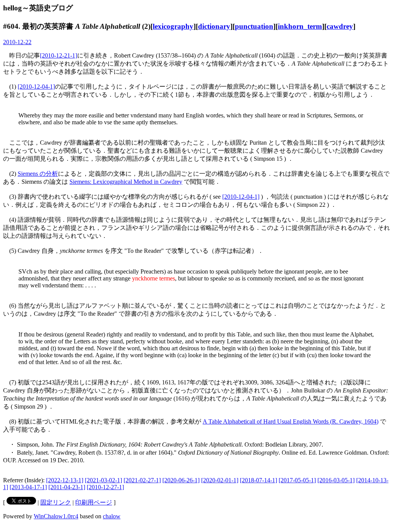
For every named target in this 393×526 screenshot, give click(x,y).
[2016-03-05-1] (336, 480)
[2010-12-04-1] (36, 86)
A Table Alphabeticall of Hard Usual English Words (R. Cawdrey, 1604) (290, 421)
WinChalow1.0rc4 (56, 516)
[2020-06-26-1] (181, 480)
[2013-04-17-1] (28, 487)
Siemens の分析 (38, 173)
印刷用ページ (93, 502)
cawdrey (340, 26)
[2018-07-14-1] (258, 480)
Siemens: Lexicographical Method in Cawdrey (125, 181)
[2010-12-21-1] (58, 55)
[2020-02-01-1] (219, 480)
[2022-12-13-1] (64, 480)
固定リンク (55, 502)
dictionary (214, 26)
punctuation (254, 26)
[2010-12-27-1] (105, 487)
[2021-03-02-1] (103, 480)
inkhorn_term (300, 26)
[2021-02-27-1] (142, 480)
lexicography (173, 26)
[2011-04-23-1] (66, 487)
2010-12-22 (17, 42)
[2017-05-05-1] (297, 480)
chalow (112, 516)
